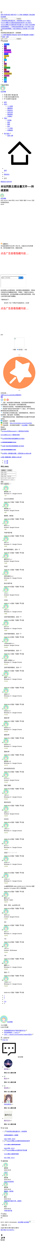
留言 (9, 15)
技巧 (5, 80)
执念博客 (6, 44)
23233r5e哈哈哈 (9, 1181)
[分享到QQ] (2, 400)
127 (5, 1001)
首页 (2, 15)
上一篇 (6, 461)
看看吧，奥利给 (8, 1191)
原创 (5, 46)
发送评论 (6, 483)
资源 (5, 60)
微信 (14, 349)
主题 (5, 82)
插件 (5, 66)
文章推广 (31, 35)
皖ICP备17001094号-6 (7, 1230)
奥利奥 (6, 1069)
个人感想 (3, 35)
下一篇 (6, 463)
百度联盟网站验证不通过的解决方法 (14, 1030)
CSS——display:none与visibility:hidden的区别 (18, 1034)
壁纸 (12, 15)
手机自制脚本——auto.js (11, 1032)
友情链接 (25, 15)
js (4, 62)
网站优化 (14, 35)
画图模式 (3, 470)
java (5, 70)
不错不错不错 (8, 1211)
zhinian (6, 54)
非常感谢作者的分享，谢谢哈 (12, 1201)
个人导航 (19, 15)
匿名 (5, 1078)
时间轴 (6, 15)
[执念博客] (12, 13)
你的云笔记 (7, 1104)
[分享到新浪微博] (7, 400)
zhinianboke (7, 52)
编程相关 (9, 35)
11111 (6, 1172)
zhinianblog (7, 50)
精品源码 (26, 35)
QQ (26, 349)
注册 (7, 37)
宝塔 (5, 78)
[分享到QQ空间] (5, 400)
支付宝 (21, 349)
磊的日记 (6, 1120)
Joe (5, 58)
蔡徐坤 (6, 1088)
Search (19, 18)
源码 (5, 64)
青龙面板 (6, 76)
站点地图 (26, 1222)
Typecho (6, 56)
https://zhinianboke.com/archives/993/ (21, 423)
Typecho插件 (8, 74)
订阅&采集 (31, 15)
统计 (15, 15)
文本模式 (9, 470)
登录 (3, 37)
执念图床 (3, 17)
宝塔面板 (6, 72)
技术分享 (20, 35)
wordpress (7, 68)
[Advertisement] (18, 224)
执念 (5, 48)
